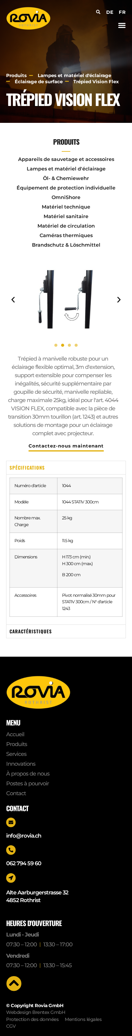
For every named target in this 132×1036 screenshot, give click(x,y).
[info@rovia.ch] (11, 822)
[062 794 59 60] (11, 850)
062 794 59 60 (23, 863)
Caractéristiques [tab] (31, 631)
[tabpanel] (66, 549)
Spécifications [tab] (27, 467)
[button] (122, 25)
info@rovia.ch (23, 835)
